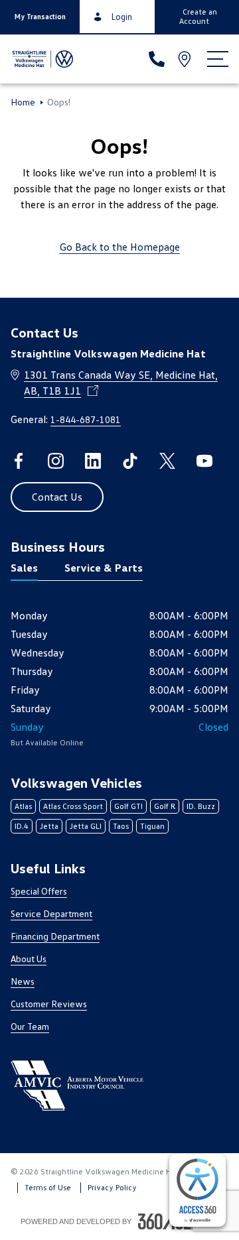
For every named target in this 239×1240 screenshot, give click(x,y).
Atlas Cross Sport (73, 806)
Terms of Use (48, 1187)
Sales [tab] (24, 567)
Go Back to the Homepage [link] (120, 246)
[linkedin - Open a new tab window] (93, 461)
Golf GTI (128, 806)
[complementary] (197, 1190)
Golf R (164, 806)
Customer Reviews (49, 1003)
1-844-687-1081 (85, 419)
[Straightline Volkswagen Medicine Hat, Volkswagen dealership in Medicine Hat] (42, 59)
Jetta (49, 826)
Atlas (23, 806)
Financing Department (55, 936)
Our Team (30, 1026)
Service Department (51, 913)
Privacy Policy (112, 1187)
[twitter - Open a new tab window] (167, 461)
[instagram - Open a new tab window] (56, 461)
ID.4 (22, 826)
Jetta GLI (86, 826)
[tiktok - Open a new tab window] (130, 461)
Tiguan (152, 826)
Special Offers (39, 891)
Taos (121, 826)
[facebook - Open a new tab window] (19, 461)
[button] (40, 16)
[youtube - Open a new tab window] (204, 461)
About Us (28, 958)
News (23, 981)
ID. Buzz (201, 806)
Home (23, 102)
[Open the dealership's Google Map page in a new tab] (186, 59)
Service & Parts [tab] (103, 567)
